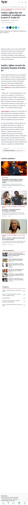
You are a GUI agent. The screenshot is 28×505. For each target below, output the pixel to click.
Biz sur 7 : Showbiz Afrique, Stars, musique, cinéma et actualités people (13, 10)
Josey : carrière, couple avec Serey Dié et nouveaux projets (13, 238)
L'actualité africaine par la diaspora (9, 499)
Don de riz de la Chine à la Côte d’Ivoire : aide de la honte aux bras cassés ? (16, 265)
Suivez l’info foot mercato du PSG (9, 497)
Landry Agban (5, 111)
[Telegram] (16, 27)
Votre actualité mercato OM (8, 500)
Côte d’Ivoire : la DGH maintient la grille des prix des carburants (16, 270)
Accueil (2, 6)
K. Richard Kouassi (9, 150)
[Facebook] (7, 27)
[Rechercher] (19, 2)
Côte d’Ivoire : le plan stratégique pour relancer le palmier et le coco (16, 274)
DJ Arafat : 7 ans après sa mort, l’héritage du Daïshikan (11, 210)
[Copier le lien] (19, 27)
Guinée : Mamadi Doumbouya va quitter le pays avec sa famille (15, 260)
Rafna (7, 87)
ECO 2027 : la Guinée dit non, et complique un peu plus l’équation (16, 279)
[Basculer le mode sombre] (22, 2)
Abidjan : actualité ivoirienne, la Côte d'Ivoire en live (13, 207)
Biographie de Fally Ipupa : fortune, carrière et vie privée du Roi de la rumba (12, 181)
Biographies (5, 177)
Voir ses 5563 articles (19, 150)
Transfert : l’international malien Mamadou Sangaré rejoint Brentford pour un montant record (16, 254)
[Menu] (25, 2)
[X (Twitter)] (10, 27)
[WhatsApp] (13, 27)
